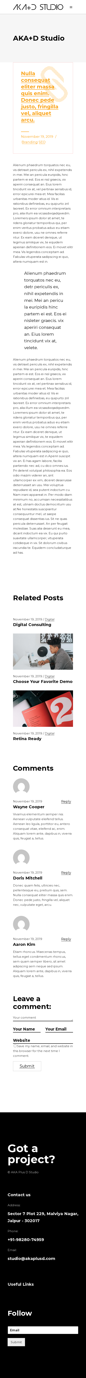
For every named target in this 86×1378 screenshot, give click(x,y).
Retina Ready (27, 738)
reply (66, 801)
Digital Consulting (32, 624)
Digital (49, 619)
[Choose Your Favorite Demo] (43, 651)
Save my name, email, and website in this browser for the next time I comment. (43, 1051)
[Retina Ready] (43, 708)
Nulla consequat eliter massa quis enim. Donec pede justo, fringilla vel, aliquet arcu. (39, 96)
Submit (16, 1342)
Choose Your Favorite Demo (43, 681)
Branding (30, 142)
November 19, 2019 (37, 137)
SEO (42, 142)
